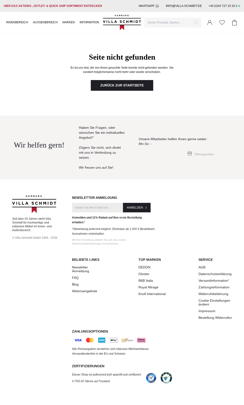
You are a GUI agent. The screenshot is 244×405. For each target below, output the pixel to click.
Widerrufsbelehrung (213, 294)
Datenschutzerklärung (215, 274)
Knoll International (152, 294)
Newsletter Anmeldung (80, 269)
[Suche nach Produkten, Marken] (196, 22)
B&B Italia (145, 280)
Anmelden (135, 207)
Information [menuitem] (89, 22)
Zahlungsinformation (213, 287)
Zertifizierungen (88, 366)
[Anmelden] (210, 22)
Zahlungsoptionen (90, 331)
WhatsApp (146, 6)
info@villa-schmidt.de (184, 6)
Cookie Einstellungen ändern (214, 302)
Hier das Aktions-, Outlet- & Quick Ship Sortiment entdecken (53, 6)
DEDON (144, 267)
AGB (201, 267)
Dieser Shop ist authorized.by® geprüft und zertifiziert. (107, 374)
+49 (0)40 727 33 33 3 (222, 6)
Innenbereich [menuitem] (17, 22)
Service (205, 260)
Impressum (206, 311)
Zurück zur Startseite (122, 85)
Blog (75, 284)
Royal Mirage (148, 287)
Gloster (143, 274)
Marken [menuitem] (68, 22)
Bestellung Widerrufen (215, 317)
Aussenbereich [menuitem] (45, 22)
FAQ (75, 278)
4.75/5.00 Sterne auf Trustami (91, 381)
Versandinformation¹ (213, 280)
